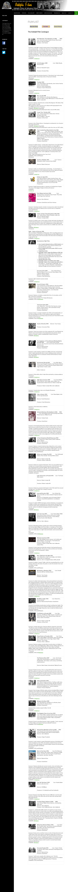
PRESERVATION (57, 13)
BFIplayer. (36, 108)
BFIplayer (36, 227)
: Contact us (36, 377)
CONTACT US (70, 13)
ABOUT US (64, 13)
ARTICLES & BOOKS (48, 13)
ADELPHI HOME (17, 13)
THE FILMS (24, 13)
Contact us (36, 58)
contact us (36, 93)
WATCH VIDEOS (39, 13)
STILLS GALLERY (31, 13)
